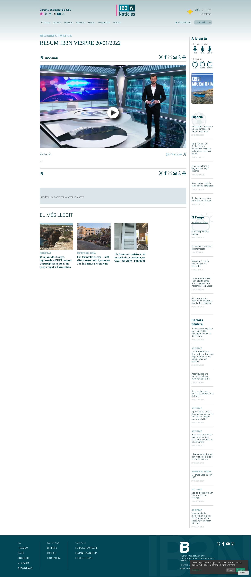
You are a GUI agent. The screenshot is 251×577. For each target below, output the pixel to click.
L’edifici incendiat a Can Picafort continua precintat (202, 495)
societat (196, 348)
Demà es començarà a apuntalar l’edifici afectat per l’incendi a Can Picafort (202, 332)
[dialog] (219, 567)
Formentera (104, 22)
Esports (57, 22)
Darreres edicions (199, 222)
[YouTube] (59, 14)
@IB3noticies (174, 154)
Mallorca (68, 22)
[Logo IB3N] (125, 10)
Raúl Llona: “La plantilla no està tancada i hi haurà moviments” (202, 129)
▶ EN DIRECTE (183, 22)
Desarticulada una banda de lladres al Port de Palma (202, 393)
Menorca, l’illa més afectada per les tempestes (200, 263)
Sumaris (117, 22)
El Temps (46, 22)
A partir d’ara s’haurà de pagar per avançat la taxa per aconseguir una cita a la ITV (202, 415)
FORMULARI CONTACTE (86, 548)
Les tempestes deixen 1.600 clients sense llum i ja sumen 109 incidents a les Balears (201, 282)
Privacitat (243, 573)
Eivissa (91, 22)
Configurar (197, 570)
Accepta (240, 570)
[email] (175, 57)
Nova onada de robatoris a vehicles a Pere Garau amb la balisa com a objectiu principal (201, 518)
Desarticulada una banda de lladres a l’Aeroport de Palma (200, 376)
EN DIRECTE (23, 558)
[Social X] (46, 14)
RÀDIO (21, 553)
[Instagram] (54, 14)
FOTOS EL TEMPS (83, 558)
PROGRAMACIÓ (25, 568)
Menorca (80, 22)
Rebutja (230, 570)
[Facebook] (50, 14)
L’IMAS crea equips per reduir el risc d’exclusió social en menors (202, 457)
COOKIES (183, 568)
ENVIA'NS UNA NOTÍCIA (86, 553)
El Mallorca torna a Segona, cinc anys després (200, 168)
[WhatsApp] (179, 57)
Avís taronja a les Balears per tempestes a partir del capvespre (201, 300)
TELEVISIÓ (23, 548)
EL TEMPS (52, 548)
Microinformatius (56, 36)
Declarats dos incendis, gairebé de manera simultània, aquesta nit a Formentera (202, 438)
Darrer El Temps (201, 471)
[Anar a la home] (41, 14)
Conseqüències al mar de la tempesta (201, 247)
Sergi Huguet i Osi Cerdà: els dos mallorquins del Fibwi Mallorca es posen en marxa (201, 149)
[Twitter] (161, 57)
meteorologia (86, 253)
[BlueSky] (64, 14)
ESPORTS (51, 553)
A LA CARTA (23, 563)
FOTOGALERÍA (54, 558)
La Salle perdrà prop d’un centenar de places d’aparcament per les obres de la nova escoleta (202, 356)
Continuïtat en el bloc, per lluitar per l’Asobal (201, 199)
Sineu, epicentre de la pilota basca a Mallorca (202, 184)
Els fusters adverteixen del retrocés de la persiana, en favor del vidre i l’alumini (129, 257)
